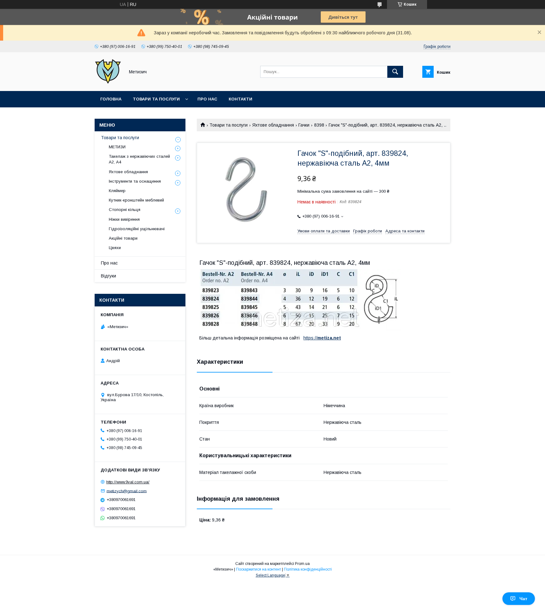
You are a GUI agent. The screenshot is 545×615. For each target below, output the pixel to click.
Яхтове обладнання (273, 125)
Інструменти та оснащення (135, 181)
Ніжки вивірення (124, 219)
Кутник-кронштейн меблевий (136, 200)
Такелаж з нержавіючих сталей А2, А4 (139, 159)
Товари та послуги (156, 99)
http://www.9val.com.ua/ (127, 482)
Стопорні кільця (124, 209)
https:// (310, 337)
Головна (110, 99)
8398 (319, 125)
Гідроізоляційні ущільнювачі (137, 228)
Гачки (303, 125)
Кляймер (117, 190)
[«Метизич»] (108, 82)
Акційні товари (123, 238)
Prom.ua (302, 563)
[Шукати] (395, 72)
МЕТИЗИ (117, 147)
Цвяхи (115, 247)
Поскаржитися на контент (258, 569)
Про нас (207, 99)
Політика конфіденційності (308, 569)
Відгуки (108, 275)
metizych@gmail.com (127, 490)
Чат (523, 598)
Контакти (240, 99)
